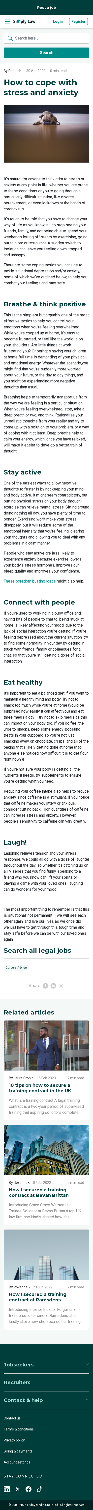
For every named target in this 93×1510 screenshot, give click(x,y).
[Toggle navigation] (7, 21)
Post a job (46, 7)
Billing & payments (18, 1451)
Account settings (17, 1462)
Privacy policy (14, 1440)
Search (46, 52)
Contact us (12, 1418)
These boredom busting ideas (30, 581)
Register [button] (78, 22)
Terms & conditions (19, 1429)
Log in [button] (58, 22)
